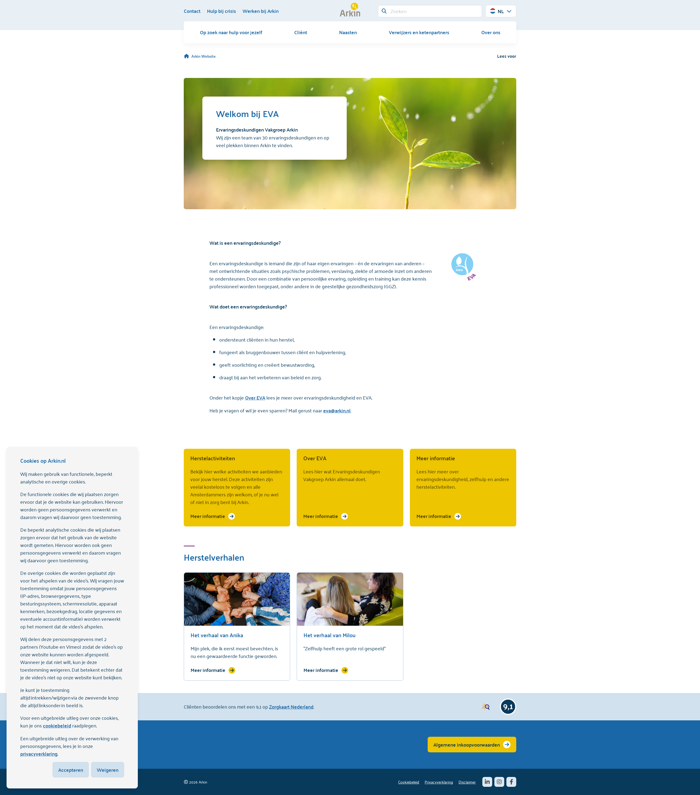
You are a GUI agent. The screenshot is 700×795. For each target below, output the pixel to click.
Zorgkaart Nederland (291, 706)
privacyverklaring (38, 753)
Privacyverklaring (439, 781)
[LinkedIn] (487, 782)
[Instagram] (499, 782)
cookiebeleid (57, 725)
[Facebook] (511, 782)
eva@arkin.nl (337, 410)
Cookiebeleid (408, 781)
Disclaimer (467, 781)
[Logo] (350, 9)
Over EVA (255, 397)
